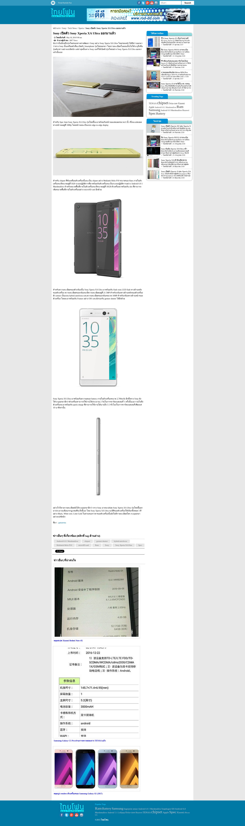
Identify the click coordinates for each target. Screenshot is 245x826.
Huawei (185, 110)
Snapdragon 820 (168, 809)
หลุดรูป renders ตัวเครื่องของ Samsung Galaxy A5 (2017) (78, 794)
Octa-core (173, 103)
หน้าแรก (56, 28)
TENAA (153, 103)
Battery (160, 113)
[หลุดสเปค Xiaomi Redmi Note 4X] (96, 638)
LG (96, 815)
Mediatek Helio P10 (64, 545)
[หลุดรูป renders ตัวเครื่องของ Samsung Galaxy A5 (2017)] (96, 791)
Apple (151, 107)
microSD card (83, 545)
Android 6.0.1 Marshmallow (67, 541)
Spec (140, 545)
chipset (87, 541)
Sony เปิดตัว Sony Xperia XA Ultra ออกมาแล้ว (105, 28)
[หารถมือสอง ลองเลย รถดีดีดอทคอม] (138, 20)
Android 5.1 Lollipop (116, 813)
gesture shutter (102, 541)
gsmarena (62, 523)
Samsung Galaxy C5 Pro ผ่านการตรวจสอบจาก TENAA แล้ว (80, 741)
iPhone (187, 813)
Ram (97, 545)
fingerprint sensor (131, 809)
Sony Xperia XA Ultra (123, 545)
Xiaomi (181, 103)
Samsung (154, 110)
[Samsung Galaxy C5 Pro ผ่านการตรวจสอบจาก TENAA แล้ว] (96, 738)
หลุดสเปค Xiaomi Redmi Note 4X (68, 641)
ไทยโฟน (104, 820)
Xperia (81, 28)
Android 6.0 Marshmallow (171, 110)
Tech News (72, 28)
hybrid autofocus (120, 541)
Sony (64, 28)
